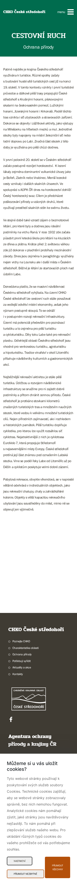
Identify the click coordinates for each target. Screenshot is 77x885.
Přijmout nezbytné (25, 873)
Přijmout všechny (57, 867)
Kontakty (17, 674)
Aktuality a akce (21, 667)
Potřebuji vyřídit (21, 661)
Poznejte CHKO (21, 641)
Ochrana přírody (22, 654)
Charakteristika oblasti (25, 648)
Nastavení (19, 861)
